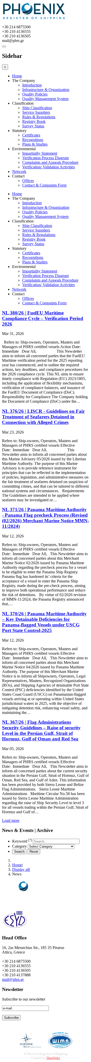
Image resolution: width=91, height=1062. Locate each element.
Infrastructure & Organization (45, 89)
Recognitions (32, 140)
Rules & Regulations (38, 117)
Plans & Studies (35, 144)
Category (19, 846)
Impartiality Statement (39, 153)
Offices (28, 180)
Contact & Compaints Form (44, 185)
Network (19, 171)
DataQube (53, 1058)
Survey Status (33, 126)
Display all (20, 869)
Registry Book (34, 121)
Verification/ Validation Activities (48, 167)
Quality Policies (35, 94)
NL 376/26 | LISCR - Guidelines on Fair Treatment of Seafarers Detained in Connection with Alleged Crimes (43, 417)
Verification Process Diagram (45, 158)
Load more (10, 820)
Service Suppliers (36, 112)
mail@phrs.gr (13, 979)
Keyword (22, 841)
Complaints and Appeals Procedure (50, 162)
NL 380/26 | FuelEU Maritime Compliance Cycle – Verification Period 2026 (42, 318)
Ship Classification (37, 108)
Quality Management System (45, 99)
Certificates (31, 135)
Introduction (32, 85)
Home (17, 76)
